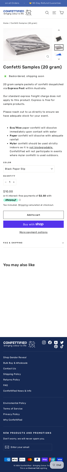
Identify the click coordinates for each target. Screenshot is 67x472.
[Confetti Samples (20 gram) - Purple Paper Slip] (23, 318)
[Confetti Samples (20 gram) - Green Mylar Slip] (30, 315)
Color (7, 162)
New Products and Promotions (27, 433)
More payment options (34, 232)
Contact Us (9, 368)
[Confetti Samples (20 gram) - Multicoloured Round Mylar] (12, 318)
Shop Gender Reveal (15, 357)
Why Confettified (12, 419)
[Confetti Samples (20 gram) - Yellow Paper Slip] (23, 321)
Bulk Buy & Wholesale (15, 363)
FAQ (5, 385)
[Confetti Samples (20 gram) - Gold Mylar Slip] (34, 315)
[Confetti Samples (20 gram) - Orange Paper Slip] (19, 318)
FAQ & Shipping (13, 243)
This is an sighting (33, 468)
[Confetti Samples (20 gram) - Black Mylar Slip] (8, 315)
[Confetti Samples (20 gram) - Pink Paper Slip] (8, 321)
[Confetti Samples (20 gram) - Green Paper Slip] (26, 315)
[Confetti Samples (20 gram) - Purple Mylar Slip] (26, 318)
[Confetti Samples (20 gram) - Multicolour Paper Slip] (37, 315)
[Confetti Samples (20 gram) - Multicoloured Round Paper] (8, 318)
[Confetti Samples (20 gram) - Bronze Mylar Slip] (23, 315)
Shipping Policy (12, 374)
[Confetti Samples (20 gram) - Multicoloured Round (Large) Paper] (16, 318)
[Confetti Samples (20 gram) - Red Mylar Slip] (34, 318)
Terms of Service (13, 408)
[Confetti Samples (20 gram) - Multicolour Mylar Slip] (41, 315)
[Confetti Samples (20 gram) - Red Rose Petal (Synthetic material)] (12, 321)
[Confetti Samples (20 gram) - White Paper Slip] (16, 321)
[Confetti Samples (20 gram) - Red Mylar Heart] (41, 318)
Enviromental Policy (14, 403)
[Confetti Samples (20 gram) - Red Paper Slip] (30, 318)
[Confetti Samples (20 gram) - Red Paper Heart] (37, 318)
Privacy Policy (11, 414)
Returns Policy (11, 379)
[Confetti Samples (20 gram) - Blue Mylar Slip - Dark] (19, 315)
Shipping (23, 205)
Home (6, 23)
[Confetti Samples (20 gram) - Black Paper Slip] (5, 315)
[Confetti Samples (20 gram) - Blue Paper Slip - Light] (12, 315)
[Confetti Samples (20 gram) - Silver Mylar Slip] (5, 321)
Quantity (9, 176)
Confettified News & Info (17, 390)
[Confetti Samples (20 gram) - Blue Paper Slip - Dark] (16, 315)
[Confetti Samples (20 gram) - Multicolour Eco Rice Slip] (5, 318)
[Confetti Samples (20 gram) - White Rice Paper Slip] (19, 321)
